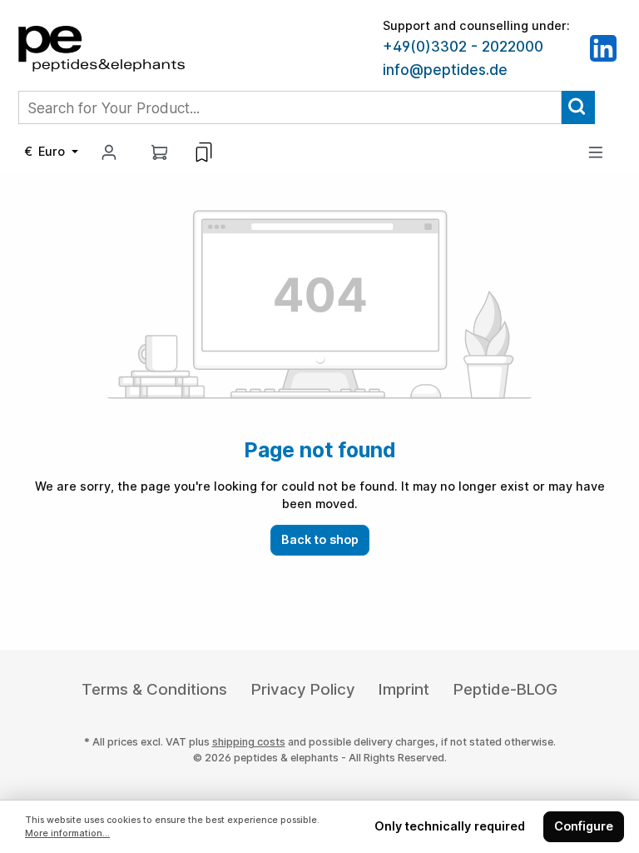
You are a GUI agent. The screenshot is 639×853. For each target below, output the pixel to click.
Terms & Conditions (154, 689)
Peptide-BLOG (505, 689)
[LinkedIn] (603, 47)
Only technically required (449, 826)
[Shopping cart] (160, 152)
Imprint (404, 689)
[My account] (109, 152)
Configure (583, 826)
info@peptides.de (445, 70)
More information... (67, 833)
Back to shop (320, 539)
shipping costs (248, 742)
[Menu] (596, 152)
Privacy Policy (303, 689)
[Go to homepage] (101, 47)
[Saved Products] (204, 152)
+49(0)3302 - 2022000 (463, 46)
